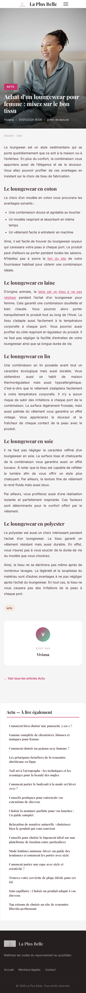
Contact (50, 969)
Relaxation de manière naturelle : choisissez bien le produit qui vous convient (40, 826)
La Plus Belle (43, 4)
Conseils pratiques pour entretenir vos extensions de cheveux (36, 800)
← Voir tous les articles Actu (24, 678)
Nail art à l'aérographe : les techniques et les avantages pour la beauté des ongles (40, 773)
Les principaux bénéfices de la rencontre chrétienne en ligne (37, 759)
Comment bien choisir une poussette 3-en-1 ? (40, 726)
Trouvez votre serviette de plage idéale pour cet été (42, 880)
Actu (10, 86)
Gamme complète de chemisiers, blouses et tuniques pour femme (39, 737)
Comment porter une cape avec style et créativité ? (36, 866)
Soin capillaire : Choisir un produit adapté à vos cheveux (42, 893)
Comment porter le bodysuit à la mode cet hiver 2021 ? (42, 786)
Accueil (8, 135)
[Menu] (66, 4)
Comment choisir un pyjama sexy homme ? (39, 748)
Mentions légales (29, 969)
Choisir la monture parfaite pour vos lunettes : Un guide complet (41, 813)
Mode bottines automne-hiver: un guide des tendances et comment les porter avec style (39, 853)
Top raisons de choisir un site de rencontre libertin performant (39, 906)
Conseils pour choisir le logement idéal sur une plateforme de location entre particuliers (42, 840)
